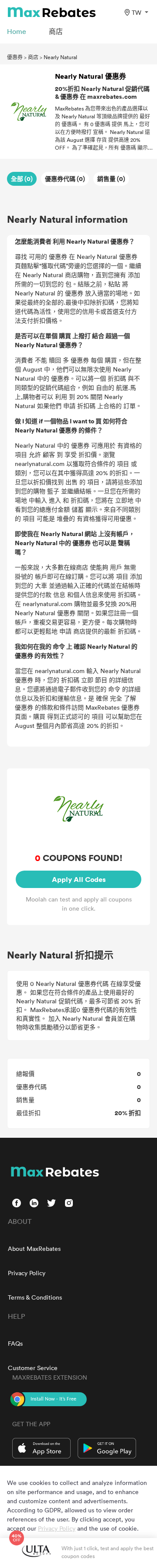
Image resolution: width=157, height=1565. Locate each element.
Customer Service (33, 1368)
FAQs (15, 1343)
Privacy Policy (26, 1273)
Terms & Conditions (35, 1297)
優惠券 (15, 57)
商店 (33, 57)
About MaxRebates (34, 1248)
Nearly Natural (60, 57)
